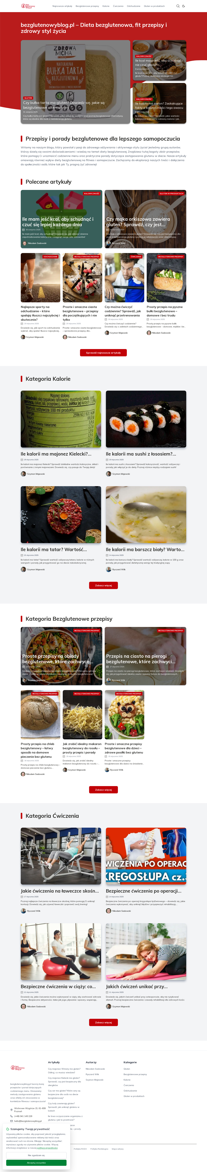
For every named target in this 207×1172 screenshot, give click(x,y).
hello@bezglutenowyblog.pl (28, 1121)
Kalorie (106, 6)
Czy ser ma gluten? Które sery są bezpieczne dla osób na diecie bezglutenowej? (64, 1094)
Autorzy (91, 1062)
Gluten (127, 1068)
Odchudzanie (133, 6)
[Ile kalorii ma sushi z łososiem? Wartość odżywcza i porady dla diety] (146, 419)
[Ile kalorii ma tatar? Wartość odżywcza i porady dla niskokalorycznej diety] (61, 514)
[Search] (178, 6)
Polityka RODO (80, 1149)
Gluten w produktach (154, 6)
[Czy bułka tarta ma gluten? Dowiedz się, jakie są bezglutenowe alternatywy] (75, 81)
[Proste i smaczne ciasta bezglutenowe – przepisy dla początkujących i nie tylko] (82, 277)
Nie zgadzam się (36, 1155)
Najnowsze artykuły (62, 6)
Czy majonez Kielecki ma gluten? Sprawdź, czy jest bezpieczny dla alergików (64, 1082)
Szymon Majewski (36, 474)
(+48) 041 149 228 (23, 1116)
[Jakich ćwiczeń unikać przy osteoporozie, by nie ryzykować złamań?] (146, 951)
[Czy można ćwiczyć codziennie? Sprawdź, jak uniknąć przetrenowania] (124, 277)
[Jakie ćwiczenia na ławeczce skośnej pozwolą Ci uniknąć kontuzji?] (61, 856)
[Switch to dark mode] (183, 6)
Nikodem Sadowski (37, 243)
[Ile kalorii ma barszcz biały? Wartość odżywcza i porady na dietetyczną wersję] (146, 514)
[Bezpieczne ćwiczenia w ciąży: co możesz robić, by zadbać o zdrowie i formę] (61, 951)
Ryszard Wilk (118, 243)
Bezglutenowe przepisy (87, 6)
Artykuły (54, 1062)
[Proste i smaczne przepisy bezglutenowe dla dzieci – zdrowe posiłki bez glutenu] (124, 714)
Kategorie (130, 1062)
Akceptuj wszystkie (36, 1162)
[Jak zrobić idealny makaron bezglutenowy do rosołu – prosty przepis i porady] (82, 714)
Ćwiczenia (118, 6)
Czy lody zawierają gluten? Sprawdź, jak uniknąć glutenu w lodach (63, 1107)
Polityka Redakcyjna (99, 1149)
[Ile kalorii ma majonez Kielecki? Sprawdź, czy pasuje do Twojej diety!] (61, 419)
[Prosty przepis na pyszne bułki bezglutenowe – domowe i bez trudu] (166, 277)
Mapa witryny (118, 1149)
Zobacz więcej (103, 585)
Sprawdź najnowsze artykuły (103, 352)
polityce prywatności (47, 1148)
